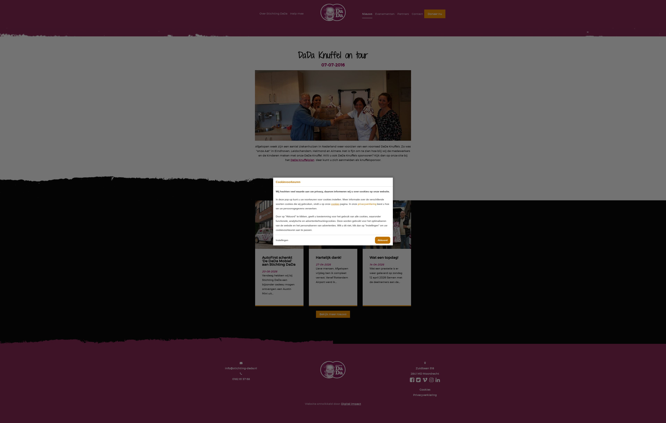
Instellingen (282, 240)
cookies (335, 204)
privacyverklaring (367, 204)
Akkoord (383, 240)
